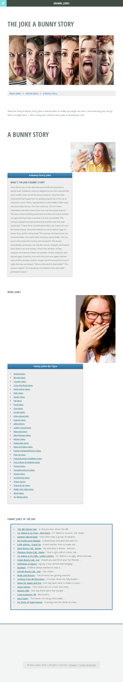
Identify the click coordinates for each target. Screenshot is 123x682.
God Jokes (18, 408)
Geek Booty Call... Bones (29, 548)
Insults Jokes (19, 412)
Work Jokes (19, 493)
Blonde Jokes (20, 377)
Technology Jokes (22, 477)
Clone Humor (23, 586)
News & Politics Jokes (23, 446)
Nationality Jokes (21, 443)
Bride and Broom (26, 575)
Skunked (21, 567)
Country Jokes (20, 381)
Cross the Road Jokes (23, 385)
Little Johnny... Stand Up (29, 544)
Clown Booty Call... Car (28, 559)
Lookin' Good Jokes (22, 427)
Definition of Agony (27, 563)
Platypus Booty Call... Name (31, 552)
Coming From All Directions (31, 579)
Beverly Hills (23, 590)
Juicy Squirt (22, 598)
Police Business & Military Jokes (28, 458)
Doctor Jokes (19, 397)
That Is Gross (20, 481)
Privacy (72, 664)
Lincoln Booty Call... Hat (29, 571)
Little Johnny (19, 423)
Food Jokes (19, 404)
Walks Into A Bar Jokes (24, 489)
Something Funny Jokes (24, 470)
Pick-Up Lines (20, 454)
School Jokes (19, 466)
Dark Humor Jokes (22, 389)
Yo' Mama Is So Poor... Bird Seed (33, 532)
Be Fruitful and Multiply (28, 540)
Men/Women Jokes (22, 435)
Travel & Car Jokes (22, 485)
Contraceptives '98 (26, 594)
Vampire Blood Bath (27, 536)
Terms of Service (87, 664)
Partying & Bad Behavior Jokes (27, 450)
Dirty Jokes (18, 393)
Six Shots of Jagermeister (30, 602)
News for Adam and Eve (29, 582)
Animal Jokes (19, 373)
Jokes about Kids (21, 416)
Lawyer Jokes (20, 420)
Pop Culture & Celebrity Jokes (27, 462)
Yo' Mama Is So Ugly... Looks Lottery (35, 555)
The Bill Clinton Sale (27, 529)
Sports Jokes (19, 473)
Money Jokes (19, 439)
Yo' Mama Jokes (21, 497)
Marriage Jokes (20, 431)
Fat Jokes (18, 400)
